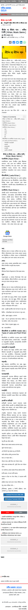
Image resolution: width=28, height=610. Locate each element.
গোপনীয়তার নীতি (16, 607)
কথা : (5, 129)
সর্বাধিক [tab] (20, 512)
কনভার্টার (13, 1)
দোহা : (5, 131)
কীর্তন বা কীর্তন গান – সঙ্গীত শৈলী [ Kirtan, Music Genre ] (14, 120)
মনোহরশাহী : (7, 146)
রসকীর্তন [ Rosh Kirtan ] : (9, 127)
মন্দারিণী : (6, 148)
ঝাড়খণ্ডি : (6, 144)
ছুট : (5, 136)
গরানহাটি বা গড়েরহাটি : (9, 142)
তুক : (5, 135)
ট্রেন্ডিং (24, 8)
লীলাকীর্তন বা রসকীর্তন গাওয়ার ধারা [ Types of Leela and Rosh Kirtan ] (14, 139)
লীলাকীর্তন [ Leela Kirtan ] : (10, 125)
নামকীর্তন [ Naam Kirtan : (9, 123)
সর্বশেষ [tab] (7, 512)
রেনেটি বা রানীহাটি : (8, 150)
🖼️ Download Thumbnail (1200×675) (14, 499)
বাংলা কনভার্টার (23, 609)
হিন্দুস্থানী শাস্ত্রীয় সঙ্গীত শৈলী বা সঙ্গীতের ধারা (15, 23)
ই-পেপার (8, 1)
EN (23, 1)
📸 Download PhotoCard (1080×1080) (14, 494)
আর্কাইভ (3, 1)
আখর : (5, 133)
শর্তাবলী (24, 607)
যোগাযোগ (8, 607)
